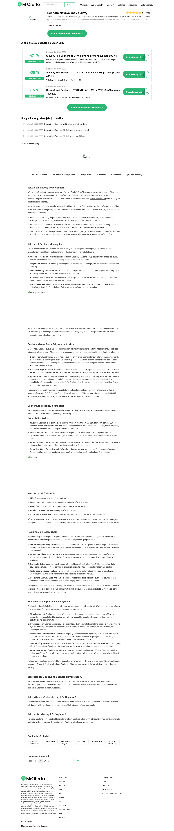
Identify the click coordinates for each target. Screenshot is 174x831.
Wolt (60, 813)
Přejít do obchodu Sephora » (67, 33)
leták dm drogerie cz (34, 742)
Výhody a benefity (134, 174)
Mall (60, 801)
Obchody (84, 4)
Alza (60, 793)
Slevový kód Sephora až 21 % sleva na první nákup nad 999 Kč (81, 55)
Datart (61, 797)
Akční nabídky (97, 4)
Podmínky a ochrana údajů (112, 793)
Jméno (47, 760)
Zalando (121, 4)
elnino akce (81, 741)
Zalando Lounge (65, 809)
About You (133, 4)
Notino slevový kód (98, 198)
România (36, 826)
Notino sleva (50, 741)
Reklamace (116, 174)
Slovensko (44, 826)
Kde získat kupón (39, 174)
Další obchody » (147, 4)
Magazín (110, 4)
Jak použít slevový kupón (63, 174)
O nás (104, 781)
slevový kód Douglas (65, 742)
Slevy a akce (85, 174)
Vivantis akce (97, 741)
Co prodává (101, 174)
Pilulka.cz (62, 817)
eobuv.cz (62, 805)
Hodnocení (32, 760)
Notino (61, 789)
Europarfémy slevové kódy (112, 742)
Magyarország (26, 826)
